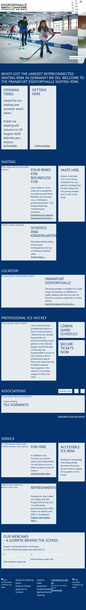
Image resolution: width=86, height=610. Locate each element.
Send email (56, 590)
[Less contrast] (73, 7)
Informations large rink (14, 561)
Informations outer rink (42, 559)
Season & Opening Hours (25, 581)
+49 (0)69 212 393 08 (59, 581)
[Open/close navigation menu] (81, 1)
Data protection (42, 584)
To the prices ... (38, 256)
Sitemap (41, 595)
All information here (40, 473)
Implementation (43, 589)
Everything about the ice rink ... (60, 304)
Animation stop (76, 57)
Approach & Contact (21, 591)
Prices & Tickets (23, 586)
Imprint (40, 580)
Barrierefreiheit (43, 592)
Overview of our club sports (71, 416)
